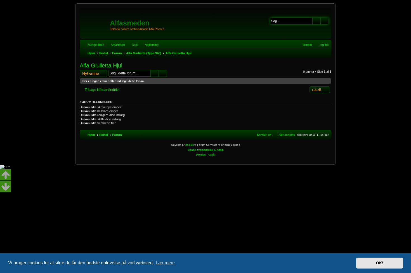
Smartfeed (118, 44)
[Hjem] (95, 21)
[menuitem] (132, 44)
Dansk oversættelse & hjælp (206, 149)
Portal (103, 53)
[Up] (5, 174)
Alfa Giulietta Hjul (101, 65)
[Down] (5, 186)
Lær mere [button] (165, 262)
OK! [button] (379, 263)
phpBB (189, 144)
